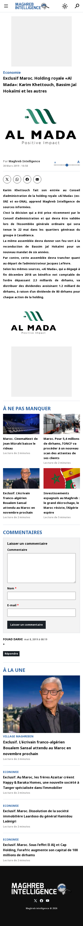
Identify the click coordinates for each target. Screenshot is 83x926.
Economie (12, 72)
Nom (12, 588)
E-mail (13, 605)
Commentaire (17, 549)
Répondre (11, 653)
